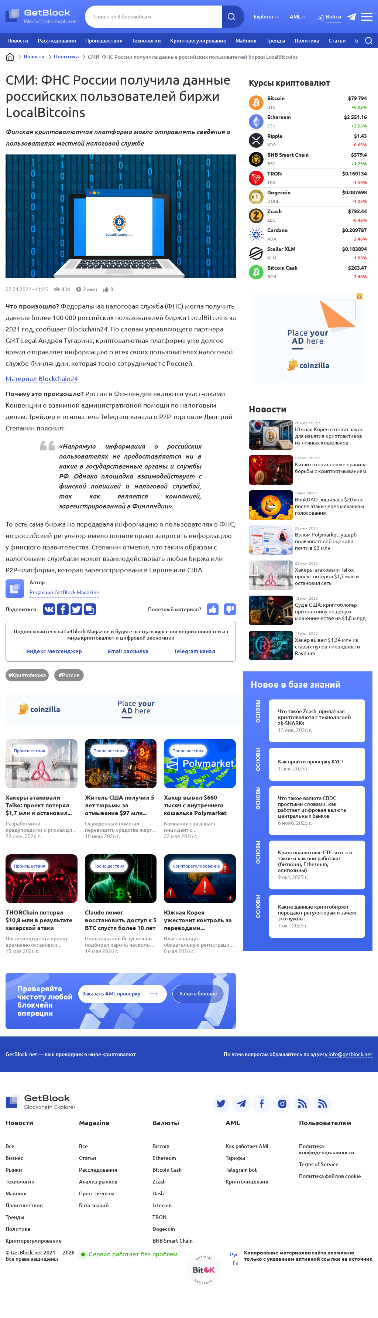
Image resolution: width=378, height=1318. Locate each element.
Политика (307, 41)
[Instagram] (282, 1103)
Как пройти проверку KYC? (310, 761)
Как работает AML (247, 1146)
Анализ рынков (98, 1182)
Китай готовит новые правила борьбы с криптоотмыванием (331, 468)
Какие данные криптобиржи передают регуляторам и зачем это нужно (317, 913)
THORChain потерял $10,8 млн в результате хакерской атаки (39, 920)
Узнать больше (198, 994)
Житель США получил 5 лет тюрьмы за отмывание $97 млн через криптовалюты (119, 805)
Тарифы (235, 1158)
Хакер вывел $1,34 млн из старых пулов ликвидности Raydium (327, 646)
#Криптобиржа (27, 675)
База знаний (94, 1205)
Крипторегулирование (198, 41)
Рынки (14, 1170)
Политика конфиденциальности (326, 1149)
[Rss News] (302, 1103)
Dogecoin (163, 1229)
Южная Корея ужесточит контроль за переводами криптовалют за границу (198, 920)
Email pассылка (128, 651)
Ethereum (164, 1158)
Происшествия (104, 41)
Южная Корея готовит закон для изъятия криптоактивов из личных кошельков (329, 436)
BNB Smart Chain (172, 1241)
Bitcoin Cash (167, 1170)
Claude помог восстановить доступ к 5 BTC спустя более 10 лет (121, 920)
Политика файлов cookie (330, 1176)
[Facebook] (261, 1103)
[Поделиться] (49, 609)
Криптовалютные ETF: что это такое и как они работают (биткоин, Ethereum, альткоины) (315, 861)
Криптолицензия (247, 1182)
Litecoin (162, 1205)
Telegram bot (241, 1170)
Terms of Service (319, 1164)
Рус (234, 1254)
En (235, 1263)
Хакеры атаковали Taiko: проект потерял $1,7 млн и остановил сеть (37, 805)
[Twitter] (221, 1103)
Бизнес (14, 1158)
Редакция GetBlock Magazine (64, 592)
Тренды (276, 41)
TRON (159, 1217)
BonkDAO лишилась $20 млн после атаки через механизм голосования (329, 506)
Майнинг (246, 41)
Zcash (159, 1182)
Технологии (146, 41)
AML (295, 17)
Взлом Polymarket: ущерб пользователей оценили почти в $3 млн (326, 541)
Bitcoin (160, 1146)
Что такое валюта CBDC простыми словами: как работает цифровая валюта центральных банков (312, 807)
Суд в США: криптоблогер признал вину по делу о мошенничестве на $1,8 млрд (330, 611)
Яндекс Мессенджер (54, 651)
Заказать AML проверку (111, 994)
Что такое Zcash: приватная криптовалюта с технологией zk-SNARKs (314, 717)
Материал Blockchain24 (42, 378)
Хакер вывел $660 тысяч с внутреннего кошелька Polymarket (195, 805)
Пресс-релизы (96, 1193)
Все (10, 1146)
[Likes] (213, 609)
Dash (158, 1193)
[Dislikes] (230, 609)
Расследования (57, 41)
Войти (333, 17)
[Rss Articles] (322, 1103)
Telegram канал (194, 651)
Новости (17, 41)
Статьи (337, 41)
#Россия (69, 675)
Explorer (264, 17)
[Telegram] (241, 1103)
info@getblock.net (350, 1054)
